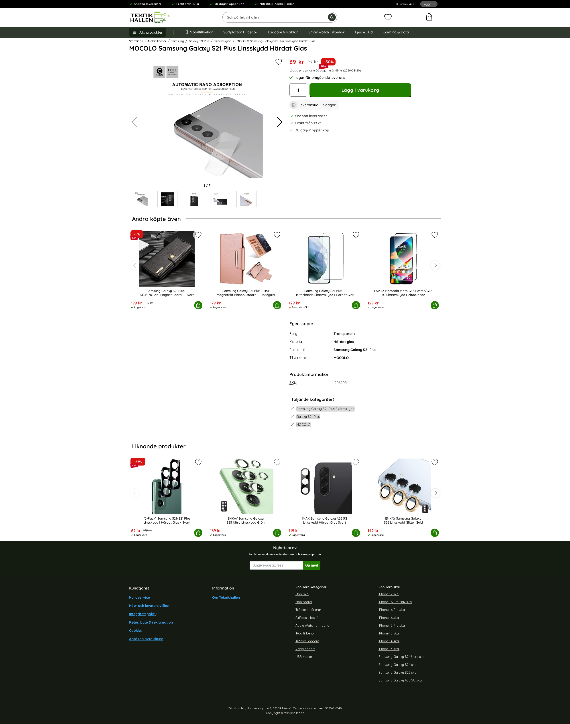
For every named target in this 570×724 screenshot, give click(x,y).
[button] (280, 122)
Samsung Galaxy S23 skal (398, 672)
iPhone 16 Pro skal (392, 610)
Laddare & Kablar (283, 32)
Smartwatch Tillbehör (326, 32)
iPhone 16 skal (389, 618)
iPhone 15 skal (389, 633)
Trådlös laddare (307, 641)
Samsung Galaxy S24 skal (398, 665)
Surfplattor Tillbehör (240, 32)
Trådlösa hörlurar (308, 610)
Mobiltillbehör (201, 32)
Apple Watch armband (312, 625)
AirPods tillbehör (307, 618)
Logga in (428, 4)
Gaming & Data (396, 32)
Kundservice (405, 4)
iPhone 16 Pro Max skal (395, 602)
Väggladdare (305, 649)
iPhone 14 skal (389, 641)
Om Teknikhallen (226, 597)
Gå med (311, 565)
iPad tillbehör (305, 633)
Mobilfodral (303, 602)
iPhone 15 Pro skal (392, 625)
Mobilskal (302, 594)
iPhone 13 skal (389, 649)
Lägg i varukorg (360, 90)
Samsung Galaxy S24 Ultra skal (402, 657)
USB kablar (303, 657)
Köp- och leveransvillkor (149, 605)
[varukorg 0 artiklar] (429, 17)
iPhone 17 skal (389, 594)
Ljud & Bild (364, 32)
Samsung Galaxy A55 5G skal (400, 680)
